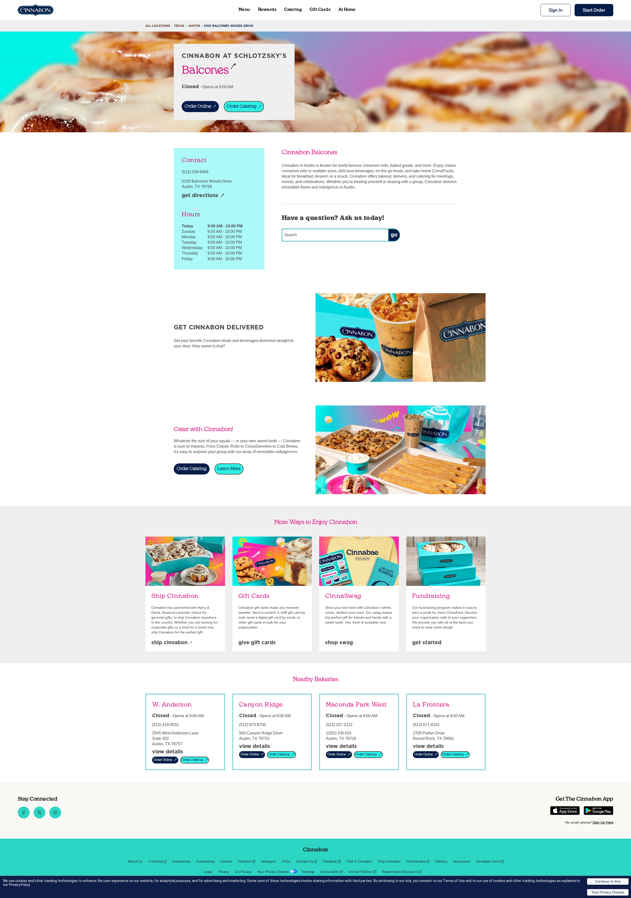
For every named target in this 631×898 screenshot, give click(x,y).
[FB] (24, 817)
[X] (39, 817)
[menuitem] (135, 861)
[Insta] (55, 817)
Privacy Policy (19, 885)
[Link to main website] (35, 10)
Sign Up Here (603, 822)
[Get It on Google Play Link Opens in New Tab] (598, 811)
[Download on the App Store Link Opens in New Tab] (565, 811)
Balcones (205, 70)
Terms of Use (454, 881)
